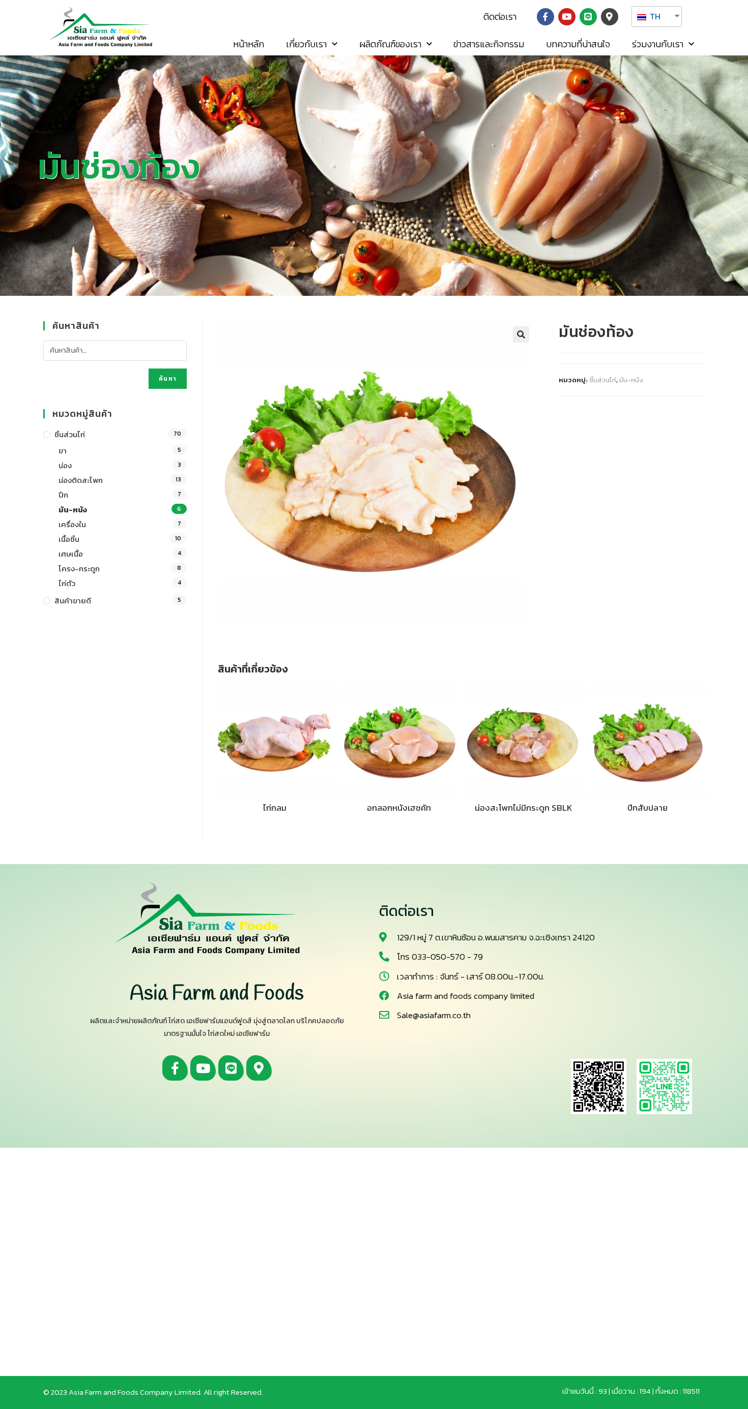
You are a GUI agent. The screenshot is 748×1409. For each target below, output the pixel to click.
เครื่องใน (72, 524)
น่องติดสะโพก (81, 480)
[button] (500, 16)
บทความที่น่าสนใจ (578, 44)
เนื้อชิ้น (69, 539)
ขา (63, 450)
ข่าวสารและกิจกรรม (488, 44)
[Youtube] (567, 16)
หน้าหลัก (248, 44)
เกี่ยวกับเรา (306, 44)
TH (654, 16)
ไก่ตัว (67, 583)
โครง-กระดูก (79, 568)
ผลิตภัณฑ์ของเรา (390, 44)
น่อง (65, 465)
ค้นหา (168, 378)
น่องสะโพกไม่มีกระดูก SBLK (523, 808)
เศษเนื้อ (71, 554)
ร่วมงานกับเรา (657, 44)
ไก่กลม (274, 808)
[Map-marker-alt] (609, 16)
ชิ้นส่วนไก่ (602, 380)
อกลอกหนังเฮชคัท (399, 808)
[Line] (588, 16)
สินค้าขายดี (72, 600)
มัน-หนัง (631, 380)
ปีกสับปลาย (647, 808)
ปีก (63, 495)
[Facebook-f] (545, 16)
